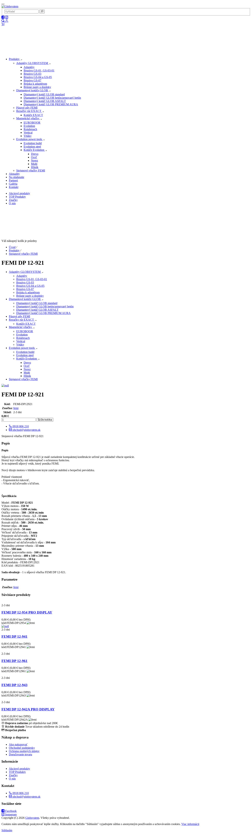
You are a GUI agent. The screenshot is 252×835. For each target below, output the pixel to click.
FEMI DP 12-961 (14, 661)
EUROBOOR (32, 122)
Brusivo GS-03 (32, 73)
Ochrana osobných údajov (24, 751)
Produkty (14, 59)
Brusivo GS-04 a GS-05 (38, 77)
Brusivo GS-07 (32, 80)
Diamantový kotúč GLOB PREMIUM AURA (51, 104)
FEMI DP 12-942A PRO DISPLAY (28, 709)
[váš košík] (2, 24)
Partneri (13, 180)
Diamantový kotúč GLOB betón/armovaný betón (52, 97)
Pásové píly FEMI (26, 107)
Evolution (29, 125)
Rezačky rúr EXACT (29, 111)
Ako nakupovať (18, 744)
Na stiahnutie (16, 177)
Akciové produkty (19, 193)
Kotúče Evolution (34, 149)
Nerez (34, 160)
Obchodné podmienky (22, 747)
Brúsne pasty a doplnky (37, 87)
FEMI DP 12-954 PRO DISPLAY (26, 612)
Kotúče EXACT (33, 115)
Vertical (28, 132)
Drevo (34, 153)
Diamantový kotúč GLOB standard (44, 94)
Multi (34, 163)
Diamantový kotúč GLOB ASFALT (45, 101)
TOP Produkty (17, 196)
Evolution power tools (29, 139)
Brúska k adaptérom (35, 83)
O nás (12, 203)
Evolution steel (32, 146)
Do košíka (46, 419)
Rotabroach (30, 129)
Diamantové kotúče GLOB (32, 90)
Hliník (34, 167)
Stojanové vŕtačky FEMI (30, 170)
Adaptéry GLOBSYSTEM (32, 63)
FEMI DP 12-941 (14, 636)
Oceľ (34, 157)
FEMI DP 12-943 (14, 685)
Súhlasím (6, 830)
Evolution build (33, 143)
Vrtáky (28, 135)
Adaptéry (29, 67)
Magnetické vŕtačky (28, 118)
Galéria (13, 183)
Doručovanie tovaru (20, 754)
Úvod (12, 247)
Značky (13, 200)
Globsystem (32, 817)
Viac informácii (190, 824)
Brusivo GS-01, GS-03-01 (39, 70)
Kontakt (13, 187)
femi (15, 408)
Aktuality (14, 173)
